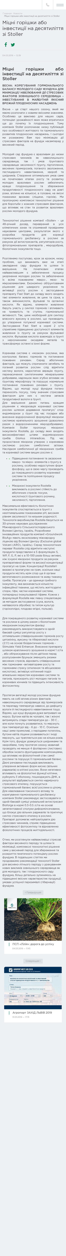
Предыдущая (33, 893)
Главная (7, 14)
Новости (17, 14)
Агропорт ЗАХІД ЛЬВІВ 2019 (32, 1013)
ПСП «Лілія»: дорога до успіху (33, 944)
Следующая (33, 961)
